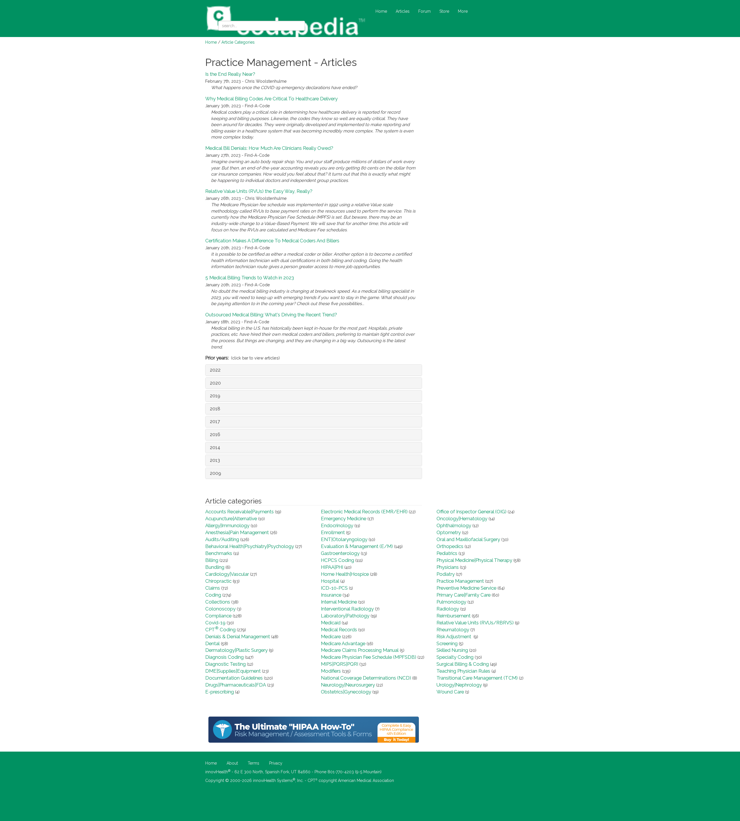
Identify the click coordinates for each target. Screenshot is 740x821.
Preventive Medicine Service (466, 588)
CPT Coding (220, 629)
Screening (447, 643)
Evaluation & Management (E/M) (357, 546)
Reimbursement (453, 616)
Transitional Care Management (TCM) (477, 678)
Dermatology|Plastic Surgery (236, 650)
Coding (213, 595)
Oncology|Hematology (461, 518)
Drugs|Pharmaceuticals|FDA (235, 685)
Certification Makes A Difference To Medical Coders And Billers (272, 240)
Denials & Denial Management (237, 636)
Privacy (275, 763)
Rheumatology (452, 629)
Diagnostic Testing (225, 664)
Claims (212, 588)
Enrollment (333, 532)
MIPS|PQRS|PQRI (339, 664)
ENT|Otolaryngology (344, 539)
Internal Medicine (339, 602)
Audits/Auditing (222, 539)
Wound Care (450, 692)
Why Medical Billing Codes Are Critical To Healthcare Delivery (271, 99)
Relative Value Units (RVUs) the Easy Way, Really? (258, 191)
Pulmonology (451, 602)
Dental (212, 643)
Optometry (448, 532)
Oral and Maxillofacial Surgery (468, 539)
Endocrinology (337, 525)
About (232, 763)
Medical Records (339, 629)
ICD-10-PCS (334, 588)
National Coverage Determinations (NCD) (366, 678)
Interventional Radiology (347, 609)
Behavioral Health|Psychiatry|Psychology (249, 546)
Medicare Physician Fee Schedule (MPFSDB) (368, 657)
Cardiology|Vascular (227, 574)
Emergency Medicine (343, 518)
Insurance (331, 595)
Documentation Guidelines (234, 678)
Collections (217, 602)
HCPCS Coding (337, 560)
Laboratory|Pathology (345, 616)
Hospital (330, 581)
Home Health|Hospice (345, 574)
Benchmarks (218, 553)
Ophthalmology (453, 525)
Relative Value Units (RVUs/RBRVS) (475, 623)
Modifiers (331, 671)
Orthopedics (449, 546)
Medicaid (331, 623)
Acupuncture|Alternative (231, 518)
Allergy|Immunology (227, 525)
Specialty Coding (454, 657)
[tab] (314, 370)
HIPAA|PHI (332, 567)
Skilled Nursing (452, 650)
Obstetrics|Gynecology (346, 692)
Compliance (218, 616)
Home (381, 11)
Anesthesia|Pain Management (237, 532)
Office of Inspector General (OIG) (471, 511)
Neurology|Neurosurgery (348, 685)
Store (444, 11)
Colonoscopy (220, 609)
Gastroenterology (340, 553)
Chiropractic (218, 581)
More (463, 11)
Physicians (447, 567)
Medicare (331, 636)
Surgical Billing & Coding (462, 664)
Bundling (214, 567)
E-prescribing (219, 692)
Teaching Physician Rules (463, 671)
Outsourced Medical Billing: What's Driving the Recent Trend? (271, 315)
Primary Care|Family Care (463, 595)
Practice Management (460, 581)
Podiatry (445, 574)
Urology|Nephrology (459, 685)
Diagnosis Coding (224, 657)
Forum (424, 11)
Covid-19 (215, 623)
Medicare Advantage (343, 643)
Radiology (447, 609)
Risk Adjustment (454, 636)
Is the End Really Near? (230, 74)
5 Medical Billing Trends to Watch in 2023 (249, 278)
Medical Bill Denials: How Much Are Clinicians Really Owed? (269, 148)
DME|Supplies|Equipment (233, 671)
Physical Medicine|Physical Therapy (474, 560)
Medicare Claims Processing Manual (360, 650)
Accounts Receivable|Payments (239, 511)
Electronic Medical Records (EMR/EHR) (364, 511)
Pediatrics (446, 553)
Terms (253, 763)
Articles (403, 11)
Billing (211, 560)
